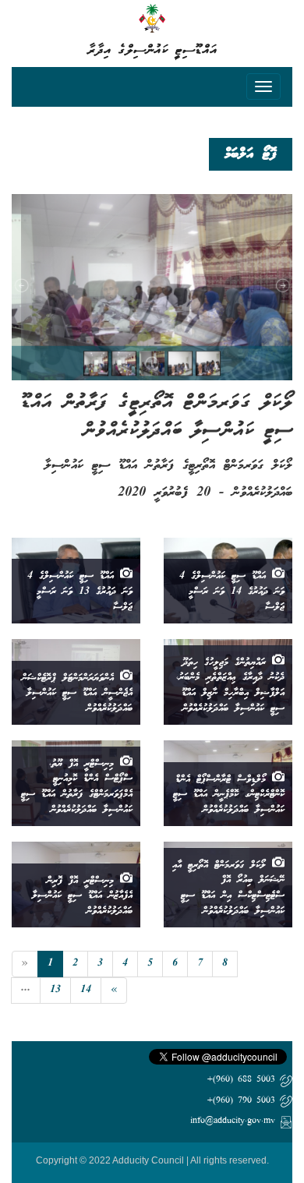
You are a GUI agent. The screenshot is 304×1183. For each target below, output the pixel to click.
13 (55, 990)
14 (85, 990)
